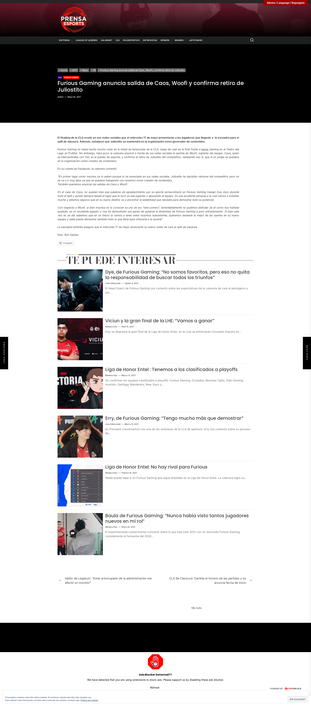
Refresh (154, 687)
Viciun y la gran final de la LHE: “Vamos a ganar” (159, 321)
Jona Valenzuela (113, 283)
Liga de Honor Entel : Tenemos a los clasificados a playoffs (171, 369)
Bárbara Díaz (111, 326)
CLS (60, 77)
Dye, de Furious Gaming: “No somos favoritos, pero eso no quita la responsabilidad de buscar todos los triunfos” (177, 275)
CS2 (117, 40)
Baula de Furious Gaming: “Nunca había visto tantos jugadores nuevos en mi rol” (177, 518)
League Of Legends (87, 40)
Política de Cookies (89, 700)
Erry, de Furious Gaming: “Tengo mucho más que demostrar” (174, 418)
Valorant (106, 40)
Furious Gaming (71, 77)
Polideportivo (131, 40)
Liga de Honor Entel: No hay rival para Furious (156, 467)
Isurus (204, 149)
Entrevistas (150, 40)
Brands (179, 40)
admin (60, 97)
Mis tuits (196, 608)
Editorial (64, 40)
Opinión (165, 40)
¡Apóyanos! (195, 40)
